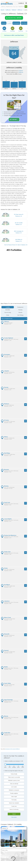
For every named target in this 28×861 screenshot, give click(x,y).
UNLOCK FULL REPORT (15, 17)
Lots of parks (14, 786)
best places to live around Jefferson (12, 749)
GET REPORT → (14, 119)
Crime (7, 315)
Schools (20, 312)
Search (2, 9)
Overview (3, 23)
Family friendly (14, 774)
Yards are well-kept (14, 783)
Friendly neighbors (14, 793)
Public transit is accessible (14, 777)
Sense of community (14, 809)
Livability (20, 3)
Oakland (14, 9)
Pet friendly (14, 799)
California (8, 9)
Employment (20, 307)
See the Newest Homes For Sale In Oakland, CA (15, 244)
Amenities (7, 309)
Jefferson (19, 9)
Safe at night (14, 796)
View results (14, 817)
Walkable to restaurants (14, 790)
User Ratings (20, 315)
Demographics (16, 23)
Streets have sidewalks (14, 803)
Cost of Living (7, 312)
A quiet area (14, 806)
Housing (20, 309)
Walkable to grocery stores (14, 780)
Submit (14, 814)
